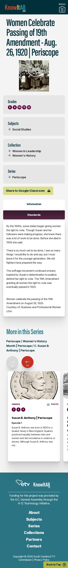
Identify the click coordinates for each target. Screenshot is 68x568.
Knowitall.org (15, 8)
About (34, 512)
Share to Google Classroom (25, 190)
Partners (34, 13)
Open (9, 129)
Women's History (24, 155)
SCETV (22, 483)
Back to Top (53, 564)
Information (34, 204)
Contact (34, 546)
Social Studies (21, 129)
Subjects (34, 519)
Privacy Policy (42, 559)
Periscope (19, 177)
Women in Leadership (26, 151)
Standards (34, 214)
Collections (34, 532)
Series (34, 526)
